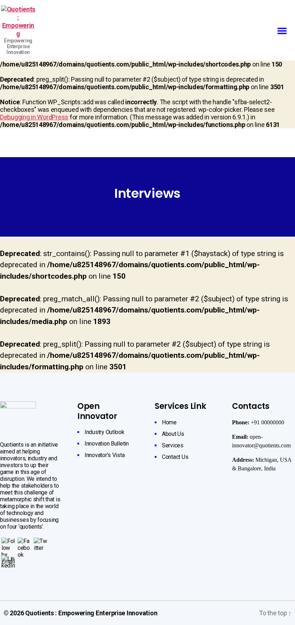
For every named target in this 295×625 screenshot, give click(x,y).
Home (169, 422)
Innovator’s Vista (104, 455)
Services (172, 445)
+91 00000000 (267, 422)
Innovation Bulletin (107, 443)
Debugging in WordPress (34, 117)
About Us (173, 433)
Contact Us (175, 456)
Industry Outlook (104, 432)
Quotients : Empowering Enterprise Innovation (91, 613)
